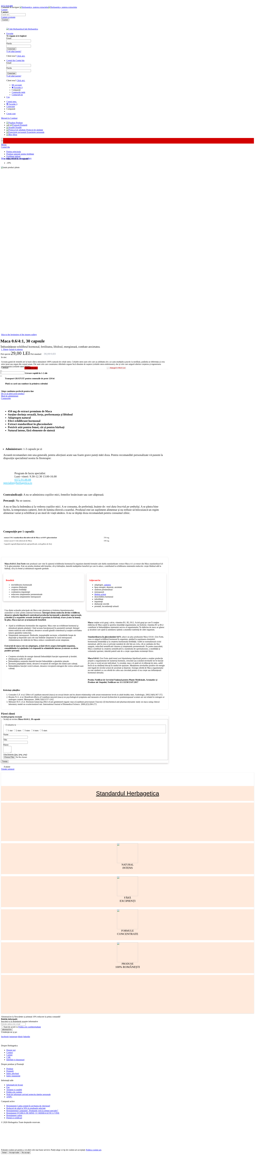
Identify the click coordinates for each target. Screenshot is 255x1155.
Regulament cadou (14, 1115)
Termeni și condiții (14, 1090)
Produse (9, 1069)
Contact (9, 1052)
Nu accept (26, 1153)
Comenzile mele (18, 92)
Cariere (9, 1055)
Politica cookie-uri (93, 1150)
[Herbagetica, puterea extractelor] (48, 7)
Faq (8, 1087)
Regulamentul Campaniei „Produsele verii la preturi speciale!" (32, 1110)
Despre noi (11, 1050)
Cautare (4, 9)
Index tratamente (13, 1076)
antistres (107, 585)
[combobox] (13, 14)
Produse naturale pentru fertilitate (20, 154)
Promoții (10, 1071)
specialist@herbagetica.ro (17, 482)
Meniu (4, 145)
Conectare (10, 106)
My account (17, 85)
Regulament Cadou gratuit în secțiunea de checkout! (28, 1106)
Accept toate (14, 1153)
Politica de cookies (14, 1092)
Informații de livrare (14, 1085)
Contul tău (5, 147)
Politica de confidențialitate (29, 1027)
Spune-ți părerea (16, 349)
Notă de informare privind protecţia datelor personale (28, 1094)
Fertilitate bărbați (13, 156)
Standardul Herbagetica (127, 793)
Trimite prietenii (7, 769)
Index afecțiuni (12, 1073)
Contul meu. (11, 101)
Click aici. (21, 56)
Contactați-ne (17, 95)
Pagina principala (13, 151)
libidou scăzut (100, 594)
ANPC (9, 1097)
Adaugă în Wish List (117, 368)
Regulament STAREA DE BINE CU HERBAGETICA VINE (32, 1113)
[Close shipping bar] (2, 142)
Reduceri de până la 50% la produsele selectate (26, 1108)
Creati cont (11, 114)
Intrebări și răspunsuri (15, 1060)
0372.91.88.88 (22, 479)
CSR (8, 1057)
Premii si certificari (14, 1118)
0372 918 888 (7, 6)
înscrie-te (31, 2)
